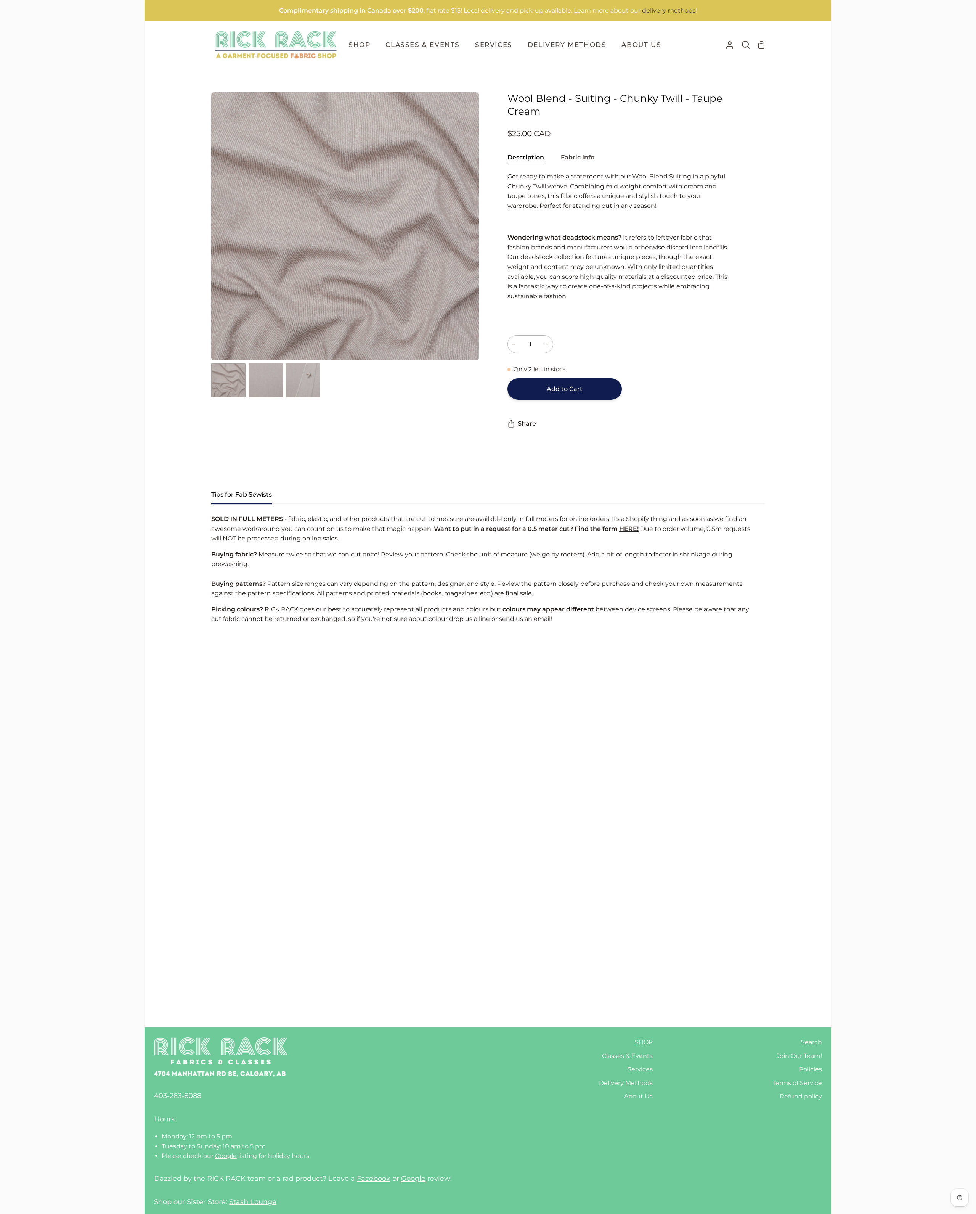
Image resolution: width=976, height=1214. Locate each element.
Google (226, 1155)
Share (527, 423)
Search (811, 1042)
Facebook (373, 1178)
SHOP (644, 1042)
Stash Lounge (252, 1202)
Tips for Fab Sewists (241, 494)
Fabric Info (577, 157)
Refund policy (801, 1096)
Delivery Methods (626, 1083)
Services (640, 1069)
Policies (810, 1069)
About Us (638, 1096)
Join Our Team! (799, 1056)
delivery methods (669, 10)
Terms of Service (797, 1083)
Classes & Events (627, 1056)
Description (525, 157)
